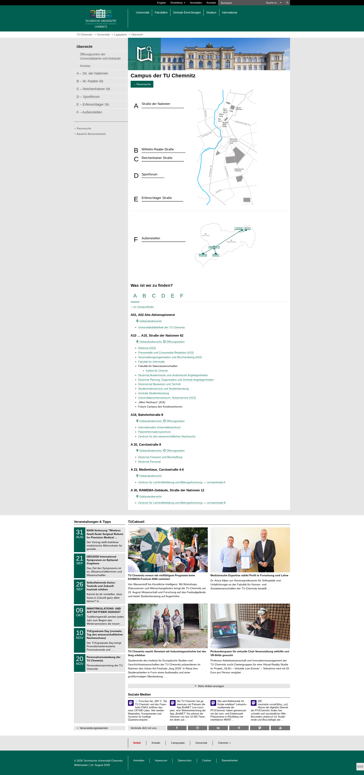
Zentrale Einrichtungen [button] (187, 12)
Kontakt (211, 2)
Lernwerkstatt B (216, 502)
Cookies (206, 760)
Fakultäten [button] (161, 12)
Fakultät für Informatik (151, 361)
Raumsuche (84, 128)
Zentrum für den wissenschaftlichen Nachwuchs (166, 436)
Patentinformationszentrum (154, 431)
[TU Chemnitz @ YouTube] (280, 728)
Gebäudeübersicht (150, 321)
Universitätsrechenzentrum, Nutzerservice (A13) (167, 397)
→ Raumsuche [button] (142, 84)
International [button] (229, 12)
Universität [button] (142, 12)
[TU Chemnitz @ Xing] (239, 728)
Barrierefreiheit (230, 760)
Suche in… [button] (273, 2)
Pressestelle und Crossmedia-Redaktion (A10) (166, 352)
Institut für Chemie (157, 370)
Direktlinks (177, 2)
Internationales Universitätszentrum (159, 427)
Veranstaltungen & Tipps (92, 522)
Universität (201, 743)
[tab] (135, 296)
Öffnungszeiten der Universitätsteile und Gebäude (100, 56)
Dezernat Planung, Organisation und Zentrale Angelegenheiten (176, 379)
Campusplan (178, 743)
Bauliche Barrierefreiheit (91, 133)
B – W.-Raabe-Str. (90, 81)
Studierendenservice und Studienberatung (163, 388)
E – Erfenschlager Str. (93, 104)
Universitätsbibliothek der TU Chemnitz (161, 327)
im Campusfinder (143, 306)
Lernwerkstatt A (216, 482)
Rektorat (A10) (147, 347)
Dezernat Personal (149, 461)
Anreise (85, 66)
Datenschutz (185, 760)
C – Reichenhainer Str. (94, 89)
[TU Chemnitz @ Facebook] (177, 728)
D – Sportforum (88, 97)
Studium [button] (211, 12)
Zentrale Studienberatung (153, 393)
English (161, 2)
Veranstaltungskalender (94, 727)
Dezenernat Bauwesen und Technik (159, 384)
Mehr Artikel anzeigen (211, 686)
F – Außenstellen (89, 112)
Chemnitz (223, 743)
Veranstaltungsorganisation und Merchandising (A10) (170, 357)
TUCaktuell (136, 522)
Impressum (161, 760)
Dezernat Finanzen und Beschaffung (160, 457)
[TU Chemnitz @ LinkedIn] (218, 728)
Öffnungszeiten (175, 341)
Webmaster (81, 764)
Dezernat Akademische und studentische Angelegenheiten (173, 375)
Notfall (137, 743)
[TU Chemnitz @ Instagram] (197, 728)
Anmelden (196, 2)
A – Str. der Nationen (92, 73)
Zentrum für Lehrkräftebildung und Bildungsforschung (170, 482)
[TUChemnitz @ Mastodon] (259, 728)
